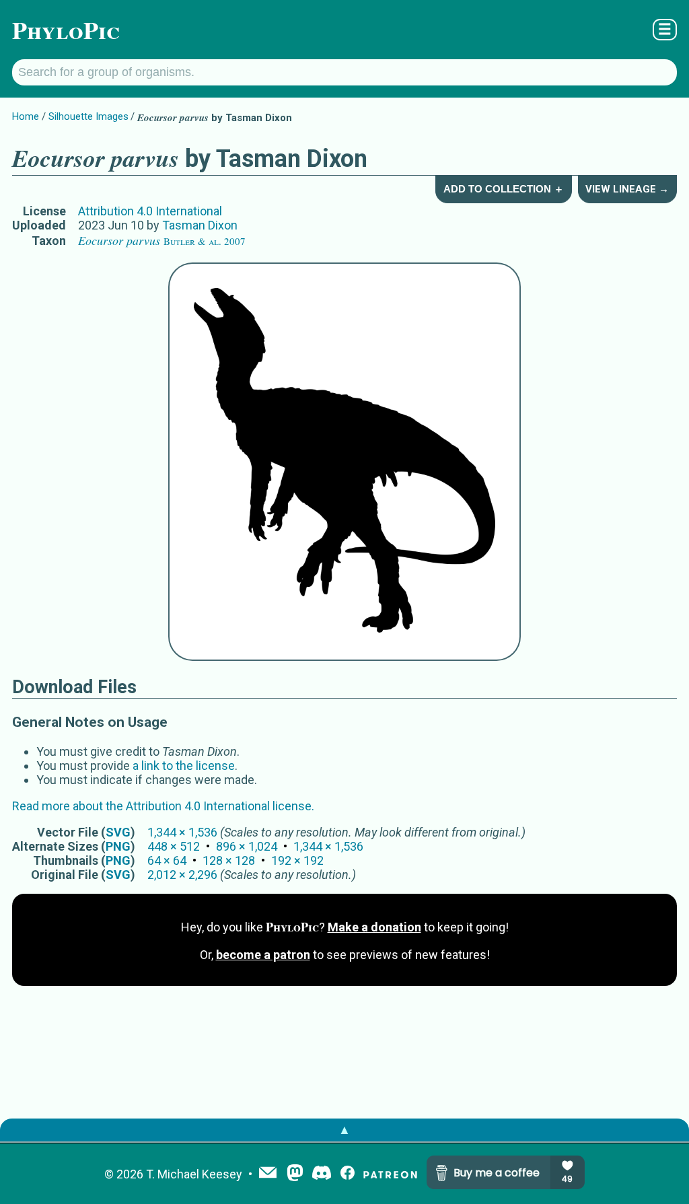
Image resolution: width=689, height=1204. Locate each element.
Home (25, 116)
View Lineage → (627, 189)
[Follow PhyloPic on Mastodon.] (295, 1174)
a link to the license (184, 765)
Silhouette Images (88, 116)
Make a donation (374, 927)
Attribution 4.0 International (150, 211)
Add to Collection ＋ (503, 188)
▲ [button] (344, 1130)
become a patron (263, 955)
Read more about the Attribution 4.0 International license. (163, 806)
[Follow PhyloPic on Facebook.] (347, 1174)
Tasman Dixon (200, 225)
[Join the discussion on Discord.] (321, 1174)
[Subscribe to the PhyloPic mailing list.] (267, 1173)
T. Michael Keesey (194, 1174)
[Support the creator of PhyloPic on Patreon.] (390, 1174)
